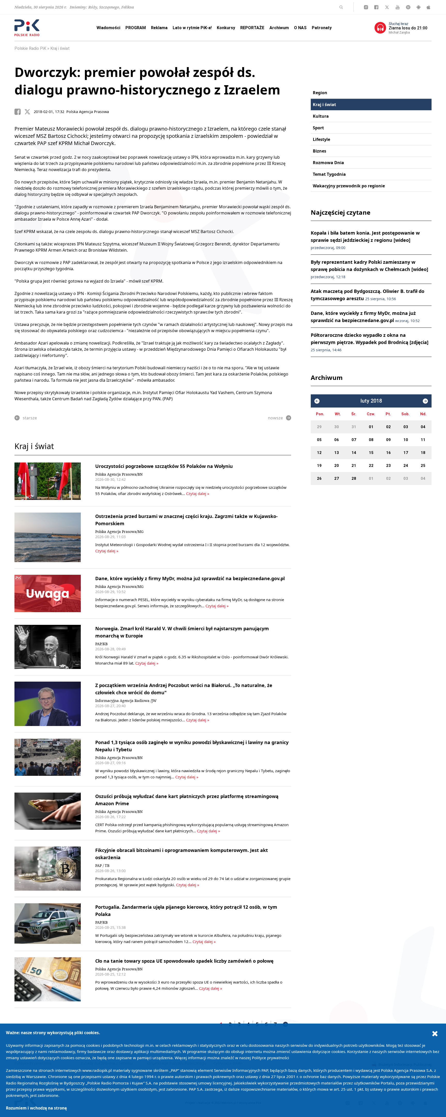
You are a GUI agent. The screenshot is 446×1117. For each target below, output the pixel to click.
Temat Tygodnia (329, 174)
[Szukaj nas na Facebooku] (376, 7)
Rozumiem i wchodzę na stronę (36, 1108)
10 (405, 439)
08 (371, 439)
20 (336, 465)
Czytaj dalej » (197, 493)
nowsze (275, 418)
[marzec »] (425, 401)
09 (388, 439)
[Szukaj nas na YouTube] (398, 7)
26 (319, 478)
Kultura (321, 116)
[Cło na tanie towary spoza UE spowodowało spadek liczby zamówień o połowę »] (47, 979)
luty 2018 (371, 401)
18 (423, 452)
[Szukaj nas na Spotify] (408, 7)
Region (320, 92)
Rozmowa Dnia (328, 162)
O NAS (300, 27)
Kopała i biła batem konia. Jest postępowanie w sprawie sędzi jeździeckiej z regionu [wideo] (365, 240)
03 (405, 427)
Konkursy (226, 27)
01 (371, 427)
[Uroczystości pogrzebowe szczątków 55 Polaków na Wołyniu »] (47, 481)
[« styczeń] (317, 401)
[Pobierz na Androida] (418, 7)
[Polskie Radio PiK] (26, 27)
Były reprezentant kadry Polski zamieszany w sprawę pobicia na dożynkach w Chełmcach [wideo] (369, 269)
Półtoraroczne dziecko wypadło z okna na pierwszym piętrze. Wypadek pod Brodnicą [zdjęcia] (369, 342)
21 (354, 465)
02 (388, 427)
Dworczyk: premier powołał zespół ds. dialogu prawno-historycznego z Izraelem (147, 80)
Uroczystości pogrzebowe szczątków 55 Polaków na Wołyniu (164, 466)
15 (371, 452)
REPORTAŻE (252, 27)
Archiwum (279, 27)
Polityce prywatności (270, 1057)
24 (405, 465)
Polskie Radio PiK (30, 48)
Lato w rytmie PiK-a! (192, 27)
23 (388, 465)
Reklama (159, 27)
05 (319, 439)
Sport (318, 128)
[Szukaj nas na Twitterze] (387, 7)
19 (319, 465)
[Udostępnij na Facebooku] (19, 112)
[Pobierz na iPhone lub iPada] (428, 7)
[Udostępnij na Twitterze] (29, 112)
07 (354, 439)
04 (423, 427)
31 (354, 427)
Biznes (319, 151)
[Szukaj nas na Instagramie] (366, 7)
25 (423, 465)
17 (405, 452)
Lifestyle (321, 139)
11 (423, 439)
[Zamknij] (435, 1033)
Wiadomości (108, 27)
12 (319, 452)
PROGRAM (135, 27)
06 (336, 439)
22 (371, 465)
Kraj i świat (60, 48)
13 (336, 452)
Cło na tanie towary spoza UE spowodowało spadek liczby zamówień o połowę (184, 961)
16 (388, 452)
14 (354, 452)
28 (354, 478)
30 (336, 427)
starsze (30, 418)
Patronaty (322, 27)
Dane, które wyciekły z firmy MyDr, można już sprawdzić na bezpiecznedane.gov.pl (190, 578)
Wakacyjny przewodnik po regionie (349, 186)
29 (319, 427)
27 (336, 478)
